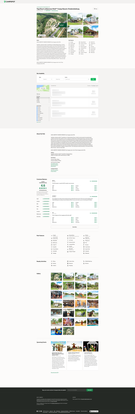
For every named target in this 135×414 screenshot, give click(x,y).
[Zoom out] (97, 343)
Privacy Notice (53, 166)
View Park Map (43, 88)
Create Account (123, 1)
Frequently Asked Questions (85, 399)
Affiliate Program (72, 411)
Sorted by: (89, 85)
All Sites (43, 97)
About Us (51, 411)
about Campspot (54, 401)
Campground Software (64, 411)
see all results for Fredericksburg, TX (43, 6)
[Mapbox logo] (53, 367)
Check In (45, 79)
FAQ (54, 411)
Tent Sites (43, 102)
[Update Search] (93, 79)
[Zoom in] (97, 341)
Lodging (43, 99)
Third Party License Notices (53, 412)
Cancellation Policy (54, 158)
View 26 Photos (42, 35)
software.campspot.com (56, 403)
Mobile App (58, 411)
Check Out (58, 79)
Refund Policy (53, 161)
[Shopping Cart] (129, 1)
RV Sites (43, 100)
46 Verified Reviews (55, 10)
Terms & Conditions (54, 160)
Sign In (117, 1)
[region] (74, 354)
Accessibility (78, 411)
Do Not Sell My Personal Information (64, 412)
